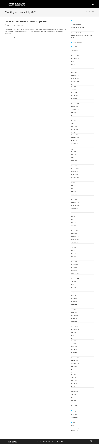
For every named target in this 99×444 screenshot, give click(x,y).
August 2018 (74, 247)
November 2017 (75, 273)
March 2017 (74, 295)
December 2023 (75, 75)
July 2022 (73, 115)
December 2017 (75, 270)
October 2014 (74, 360)
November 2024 (75, 55)
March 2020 (74, 194)
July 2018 (73, 250)
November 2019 (75, 205)
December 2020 (75, 168)
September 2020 (75, 177)
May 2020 (73, 188)
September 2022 (75, 109)
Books (53, 441)
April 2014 (73, 377)
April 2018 (73, 259)
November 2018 (75, 239)
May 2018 (73, 256)
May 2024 (73, 64)
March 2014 (74, 380)
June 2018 (73, 253)
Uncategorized (74, 417)
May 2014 (73, 374)
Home (36, 441)
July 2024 (73, 61)
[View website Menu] (92, 4)
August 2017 (74, 281)
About (40, 441)
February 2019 (74, 230)
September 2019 (75, 211)
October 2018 (74, 242)
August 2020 (74, 180)
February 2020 (74, 197)
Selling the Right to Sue (76, 33)
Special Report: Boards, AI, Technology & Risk (26, 21)
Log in (72, 425)
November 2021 (75, 137)
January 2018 (74, 267)
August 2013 (74, 394)
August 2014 (74, 366)
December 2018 (75, 236)
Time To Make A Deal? (76, 24)
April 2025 (73, 53)
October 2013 (74, 391)
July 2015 (73, 335)
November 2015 (75, 324)
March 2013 (74, 405)
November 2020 (75, 171)
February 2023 (74, 95)
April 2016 (73, 310)
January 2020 (74, 199)
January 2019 (74, 233)
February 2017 (74, 298)
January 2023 (74, 98)
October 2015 (74, 326)
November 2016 (75, 307)
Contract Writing (60, 441)
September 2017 (75, 278)
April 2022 (73, 123)
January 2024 (74, 72)
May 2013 (73, 400)
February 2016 (74, 315)
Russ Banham (10, 25)
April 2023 (73, 89)
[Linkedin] (91, 441)
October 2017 (74, 276)
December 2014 (75, 355)
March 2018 (74, 261)
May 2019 (73, 222)
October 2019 (74, 208)
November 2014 (75, 358)
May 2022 (73, 120)
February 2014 (74, 383)
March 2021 (74, 160)
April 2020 (73, 191)
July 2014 (73, 369)
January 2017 (74, 301)
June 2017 (73, 287)
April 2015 (73, 343)
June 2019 (73, 219)
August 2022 (74, 112)
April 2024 (73, 67)
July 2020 (73, 183)
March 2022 (74, 126)
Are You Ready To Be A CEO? (77, 27)
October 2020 (74, 174)
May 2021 (73, 154)
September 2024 (75, 58)
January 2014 (74, 386)
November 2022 (75, 103)
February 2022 (74, 129)
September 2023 (75, 81)
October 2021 (74, 140)
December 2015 (75, 321)
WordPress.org (74, 430)
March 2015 (74, 346)
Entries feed (74, 427)
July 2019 (73, 216)
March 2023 (74, 92)
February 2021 (74, 163)
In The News (74, 414)
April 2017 (73, 293)
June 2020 (73, 185)
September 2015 (75, 329)
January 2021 (74, 166)
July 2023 (73, 84)
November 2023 (75, 78)
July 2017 (73, 284)
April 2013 (73, 403)
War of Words (74, 30)
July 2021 (73, 149)
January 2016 (74, 318)
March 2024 (74, 70)
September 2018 (75, 245)
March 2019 (74, 228)
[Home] (86, 11)
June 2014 (73, 372)
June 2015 (73, 338)
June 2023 (73, 86)
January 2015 (74, 352)
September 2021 (75, 143)
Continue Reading (11, 37)
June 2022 (73, 118)
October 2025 (74, 50)
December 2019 (75, 202)
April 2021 (73, 157)
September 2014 (75, 363)
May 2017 (73, 290)
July (93, 11)
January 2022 (74, 132)
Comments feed (75, 428)
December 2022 (75, 101)
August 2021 (74, 146)
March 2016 (74, 312)
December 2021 (75, 135)
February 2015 (74, 349)
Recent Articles (47, 441)
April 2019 (73, 225)
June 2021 (73, 151)
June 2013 (73, 397)
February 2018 (74, 264)
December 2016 (75, 304)
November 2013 (75, 389)
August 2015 (74, 332)
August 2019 (74, 214)
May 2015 (73, 341)
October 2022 (74, 106)
